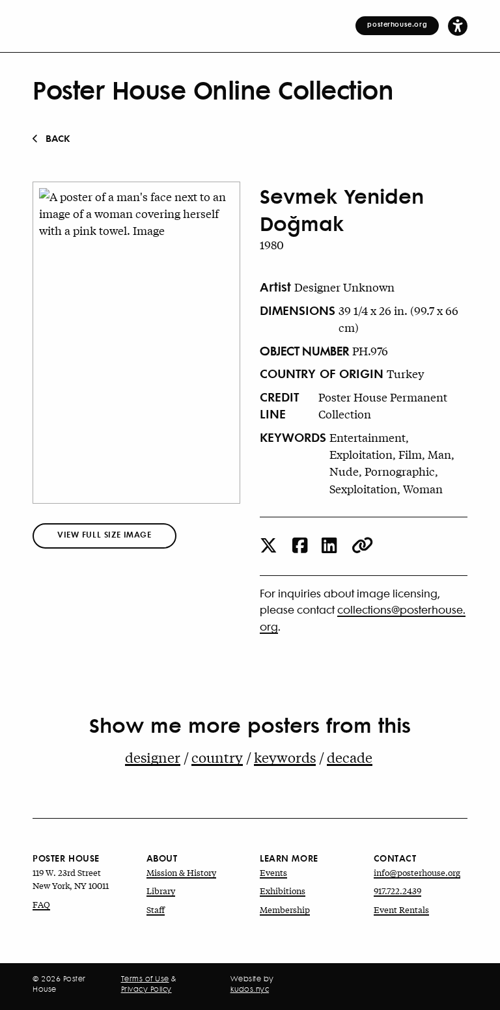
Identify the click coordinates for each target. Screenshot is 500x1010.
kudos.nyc (250, 989)
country (217, 757)
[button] (457, 25)
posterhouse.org (397, 24)
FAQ (41, 904)
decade (349, 757)
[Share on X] (268, 546)
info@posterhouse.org (417, 872)
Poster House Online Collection (213, 89)
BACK (58, 137)
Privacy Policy (146, 989)
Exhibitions (282, 890)
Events (273, 872)
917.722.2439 (397, 890)
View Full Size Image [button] (104, 534)
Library (160, 890)
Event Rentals (401, 909)
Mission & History (181, 872)
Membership (285, 909)
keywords (285, 757)
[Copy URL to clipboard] (362, 546)
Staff (155, 909)
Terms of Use (145, 979)
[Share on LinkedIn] (329, 546)
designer (152, 757)
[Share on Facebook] (299, 546)
